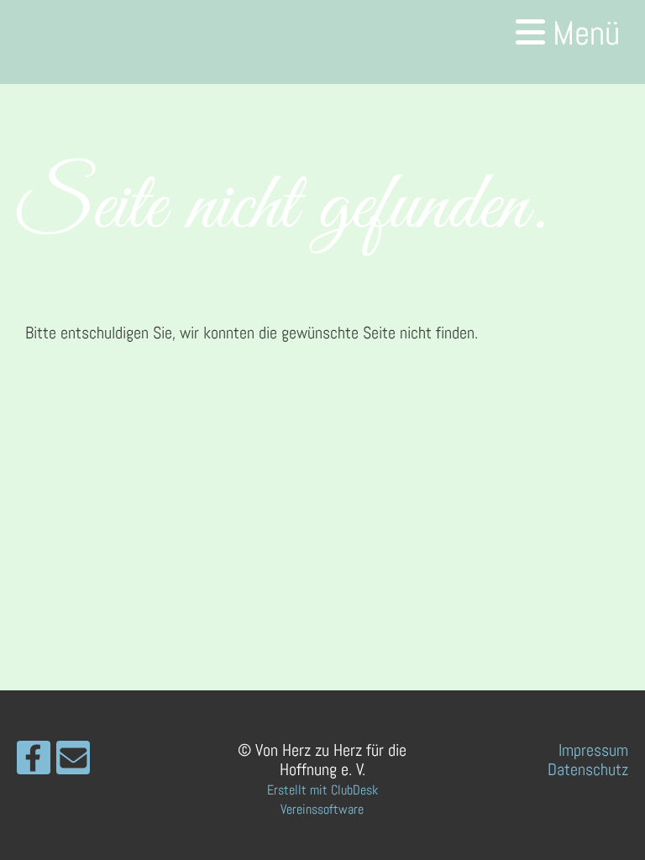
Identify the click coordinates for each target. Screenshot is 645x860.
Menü (582, 33)
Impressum (593, 750)
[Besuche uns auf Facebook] (33, 763)
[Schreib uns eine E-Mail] (73, 763)
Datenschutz (588, 769)
